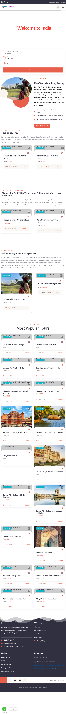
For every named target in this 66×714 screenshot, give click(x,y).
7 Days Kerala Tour (10, 456)
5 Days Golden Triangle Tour (15, 299)
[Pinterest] (20, 680)
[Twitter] (10, 680)
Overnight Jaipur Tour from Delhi (48, 368)
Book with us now (42, 125)
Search (34, 69)
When (8, 57)
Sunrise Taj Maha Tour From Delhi (48, 576)
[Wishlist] (29, 148)
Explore (24, 166)
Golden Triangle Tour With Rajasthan (49, 472)
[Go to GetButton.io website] (4, 712)
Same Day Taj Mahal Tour (45, 552)
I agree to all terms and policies (46, 662)
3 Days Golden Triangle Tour (13, 536)
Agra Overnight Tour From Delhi (14, 599)
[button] (64, 165)
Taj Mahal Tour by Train (11, 576)
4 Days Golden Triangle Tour (46, 599)
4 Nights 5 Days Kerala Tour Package (49, 432)
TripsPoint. (54, 668)
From (5, 161)
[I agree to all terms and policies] (35, 662)
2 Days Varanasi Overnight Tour (16, 220)
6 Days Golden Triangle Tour (49, 283)
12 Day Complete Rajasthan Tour (15, 432)
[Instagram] (25, 680)
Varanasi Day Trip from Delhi (13, 368)
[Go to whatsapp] (4, 709)
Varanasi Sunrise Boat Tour (46, 345)
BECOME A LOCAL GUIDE (57, 2)
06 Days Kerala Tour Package (13, 345)
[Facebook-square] (15, 680)
